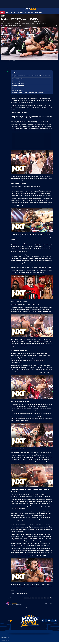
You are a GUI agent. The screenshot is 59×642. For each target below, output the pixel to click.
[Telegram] (7, 77)
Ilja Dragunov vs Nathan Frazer (18, 85)
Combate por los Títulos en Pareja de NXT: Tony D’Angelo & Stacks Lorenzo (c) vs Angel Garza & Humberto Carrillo (31, 76)
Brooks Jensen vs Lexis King (18, 90)
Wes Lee (25, 593)
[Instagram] (52, 620)
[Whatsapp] (7, 71)
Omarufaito (5, 25)
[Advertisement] (29, 3)
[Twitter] (7, 68)
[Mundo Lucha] (29, 9)
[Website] (49, 603)
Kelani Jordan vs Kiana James (18, 78)
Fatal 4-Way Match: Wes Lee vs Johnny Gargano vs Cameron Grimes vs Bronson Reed (28, 92)
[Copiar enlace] (7, 79)
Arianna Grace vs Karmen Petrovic (19, 87)
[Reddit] (7, 74)
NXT (3, 16)
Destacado (17, 593)
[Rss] (52, 603)
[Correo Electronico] (45, 598)
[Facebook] (7, 65)
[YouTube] (49, 620)
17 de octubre (19, 244)
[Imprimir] (51, 598)
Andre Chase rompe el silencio (18, 81)
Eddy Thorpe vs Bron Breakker (18, 83)
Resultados (22, 593)
